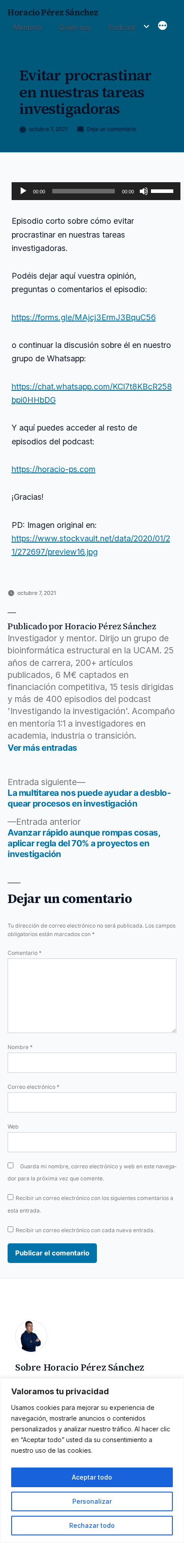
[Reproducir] (23, 191)
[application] (96, 191)
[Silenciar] (143, 191)
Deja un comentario (111, 128)
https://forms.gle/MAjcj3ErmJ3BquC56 (84, 317)
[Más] (162, 26)
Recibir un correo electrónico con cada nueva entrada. (85, 1230)
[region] (92, 1460)
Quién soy (75, 27)
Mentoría (27, 27)
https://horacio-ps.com (54, 469)
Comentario (25, 952)
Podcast (122, 27)
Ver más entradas (42, 748)
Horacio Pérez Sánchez (53, 12)
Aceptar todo (92, 1477)
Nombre (20, 1047)
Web (13, 1126)
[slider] (163, 190)
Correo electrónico (33, 1086)
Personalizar (92, 1501)
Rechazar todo (92, 1525)
